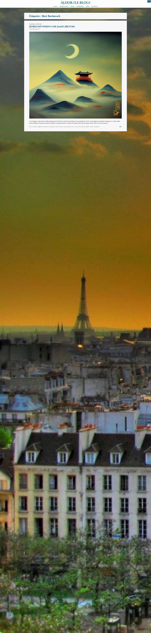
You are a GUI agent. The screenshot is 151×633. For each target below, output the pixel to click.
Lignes (87, 6)
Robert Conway (90, 126)
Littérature (38, 24)
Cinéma (33, 24)
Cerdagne (51, 126)
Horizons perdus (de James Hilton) (52, 26)
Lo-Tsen (76, 126)
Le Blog (55, 6)
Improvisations (64, 6)
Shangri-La (97, 126)
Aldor (38, 29)
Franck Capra (63, 126)
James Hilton (70, 126)
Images (72, 6)
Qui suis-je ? (94, 6)
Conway (57, 126)
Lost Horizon (81, 126)
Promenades (80, 6)
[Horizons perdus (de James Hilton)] (75, 75)
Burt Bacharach (44, 126)
